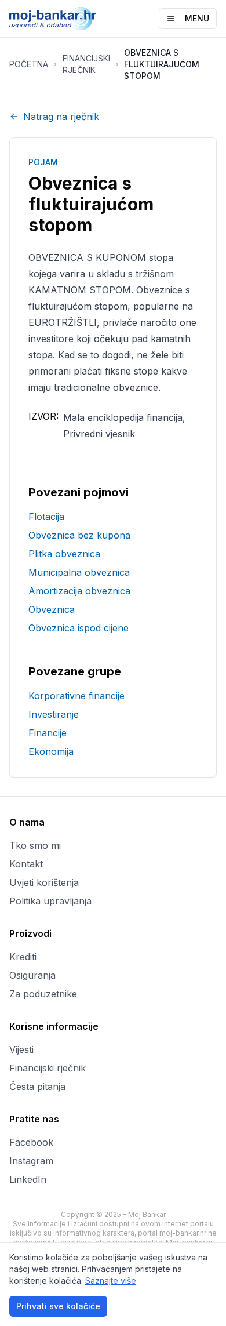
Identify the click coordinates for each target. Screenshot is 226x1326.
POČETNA (28, 64)
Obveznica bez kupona (79, 535)
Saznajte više (110, 1280)
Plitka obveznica (64, 554)
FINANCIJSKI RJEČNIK (86, 64)
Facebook (31, 1142)
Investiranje (53, 714)
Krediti (23, 956)
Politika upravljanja (50, 901)
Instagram (31, 1161)
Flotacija (46, 516)
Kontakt (26, 864)
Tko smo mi (35, 845)
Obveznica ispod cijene (78, 628)
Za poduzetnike (43, 994)
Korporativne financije (76, 696)
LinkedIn (27, 1179)
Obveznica (51, 609)
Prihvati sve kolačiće (58, 1306)
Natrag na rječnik (61, 116)
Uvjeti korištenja (44, 882)
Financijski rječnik (47, 1068)
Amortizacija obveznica (79, 591)
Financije (47, 733)
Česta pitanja (37, 1086)
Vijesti (21, 1049)
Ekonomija (51, 751)
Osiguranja (32, 975)
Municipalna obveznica (79, 572)
